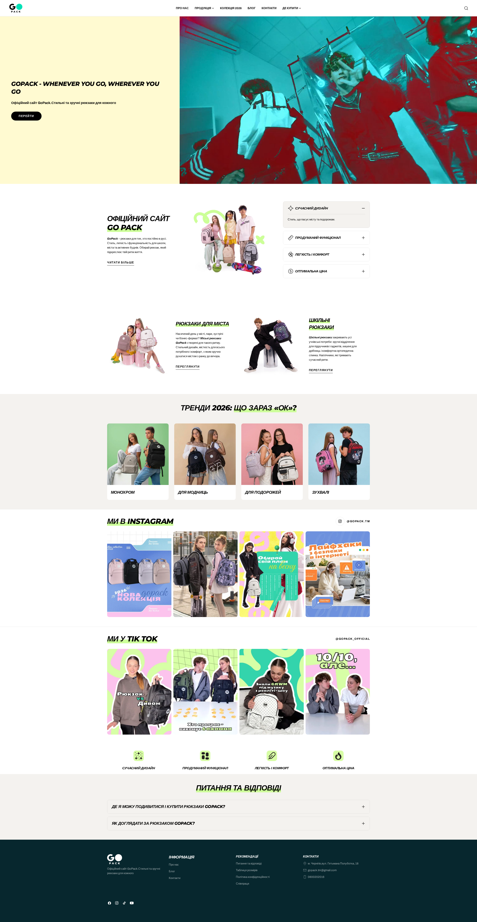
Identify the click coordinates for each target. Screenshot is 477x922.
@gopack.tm (358, 521)
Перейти (26, 116)
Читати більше (120, 262)
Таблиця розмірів (247, 870)
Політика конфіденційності (253, 876)
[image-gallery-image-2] (205, 574)
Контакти (174, 878)
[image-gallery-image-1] (139, 574)
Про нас (174, 864)
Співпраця (242, 883)
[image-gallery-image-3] (271, 574)
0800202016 (316, 876)
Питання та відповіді (249, 863)
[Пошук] (466, 8)
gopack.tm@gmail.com (322, 870)
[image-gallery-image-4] (338, 574)
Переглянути (188, 366)
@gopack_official (353, 638)
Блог (172, 871)
